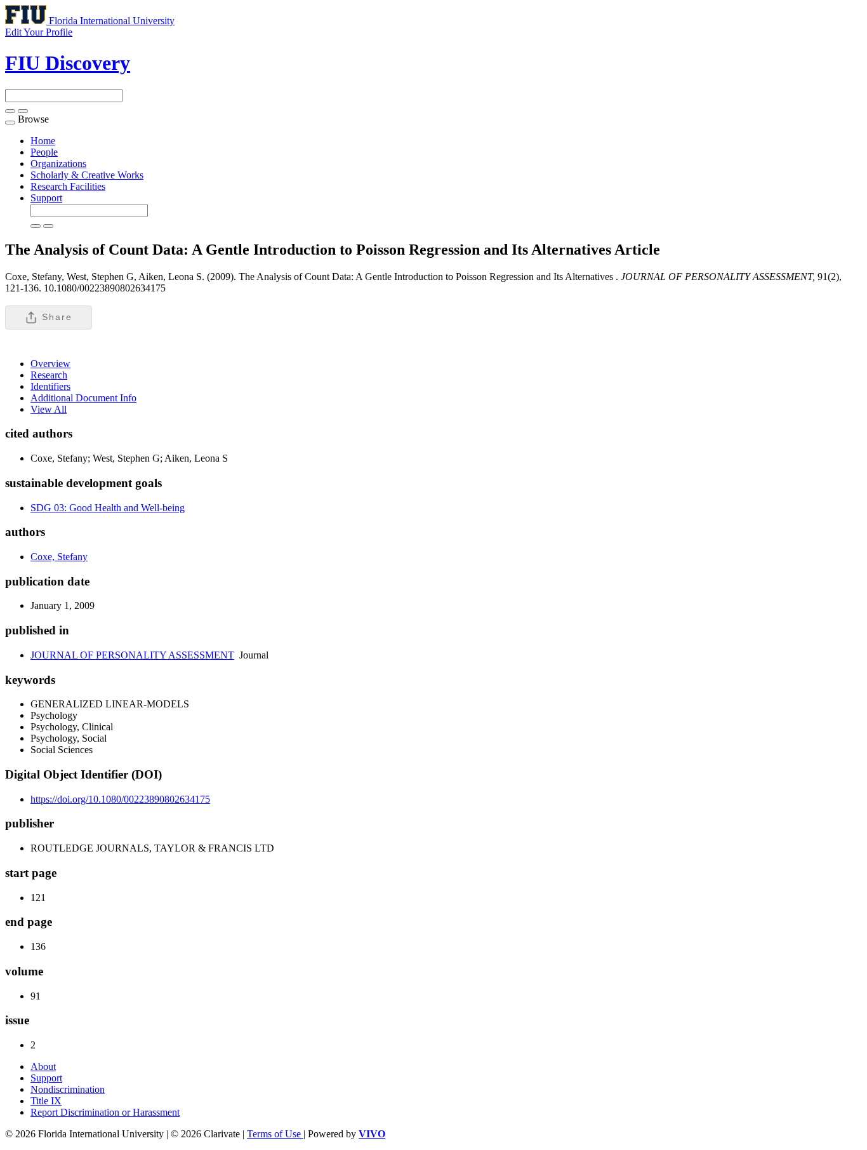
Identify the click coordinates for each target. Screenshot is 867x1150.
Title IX (46, 1100)
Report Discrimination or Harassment (105, 1112)
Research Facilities (67, 186)
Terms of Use (275, 1133)
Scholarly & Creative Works (86, 175)
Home (42, 140)
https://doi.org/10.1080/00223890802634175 (120, 799)
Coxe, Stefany (59, 556)
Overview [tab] (50, 363)
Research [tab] (48, 375)
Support (46, 197)
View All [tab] (48, 409)
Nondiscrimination (67, 1089)
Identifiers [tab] (50, 386)
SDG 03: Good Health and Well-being (107, 507)
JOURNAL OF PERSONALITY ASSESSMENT (132, 655)
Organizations (58, 163)
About (43, 1066)
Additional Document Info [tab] (83, 397)
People (44, 152)
